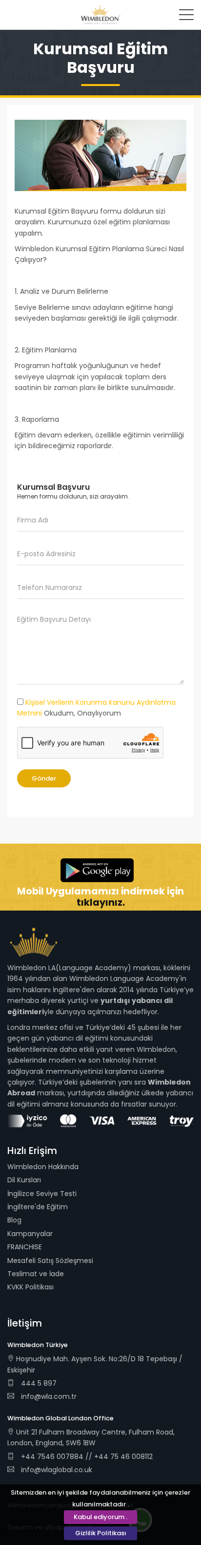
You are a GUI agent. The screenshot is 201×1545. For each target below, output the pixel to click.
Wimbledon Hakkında (43, 1167)
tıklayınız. (101, 902)
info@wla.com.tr (49, 1396)
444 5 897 (38, 1383)
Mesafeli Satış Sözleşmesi (50, 1260)
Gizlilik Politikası (100, 1533)
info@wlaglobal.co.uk (56, 1470)
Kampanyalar (30, 1234)
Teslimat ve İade (35, 1274)
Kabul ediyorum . (100, 1517)
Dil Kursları (24, 1180)
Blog (14, 1220)
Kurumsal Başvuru (53, 487)
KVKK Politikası (30, 1287)
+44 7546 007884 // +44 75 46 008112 (86, 1456)
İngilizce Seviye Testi (42, 1193)
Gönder (44, 778)
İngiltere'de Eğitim (37, 1207)
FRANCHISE (24, 1247)
